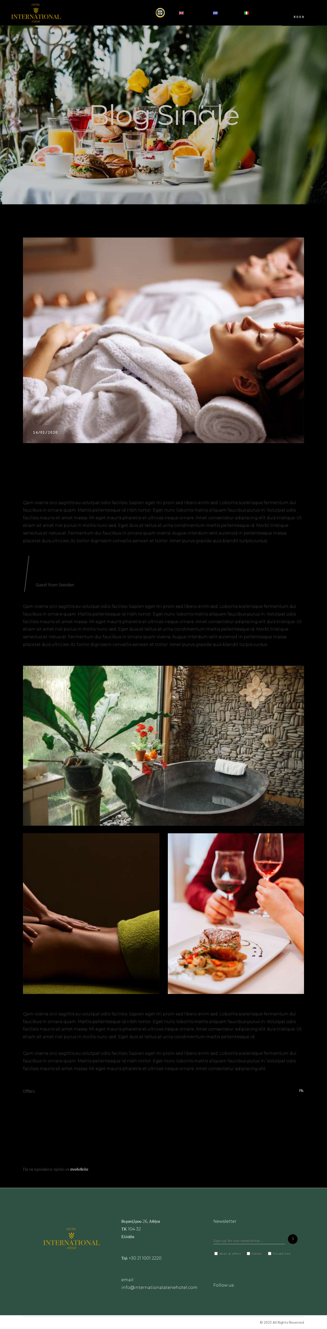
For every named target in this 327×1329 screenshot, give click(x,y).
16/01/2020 (45, 432)
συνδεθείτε (79, 1169)
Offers (29, 1091)
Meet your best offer (47, 454)
